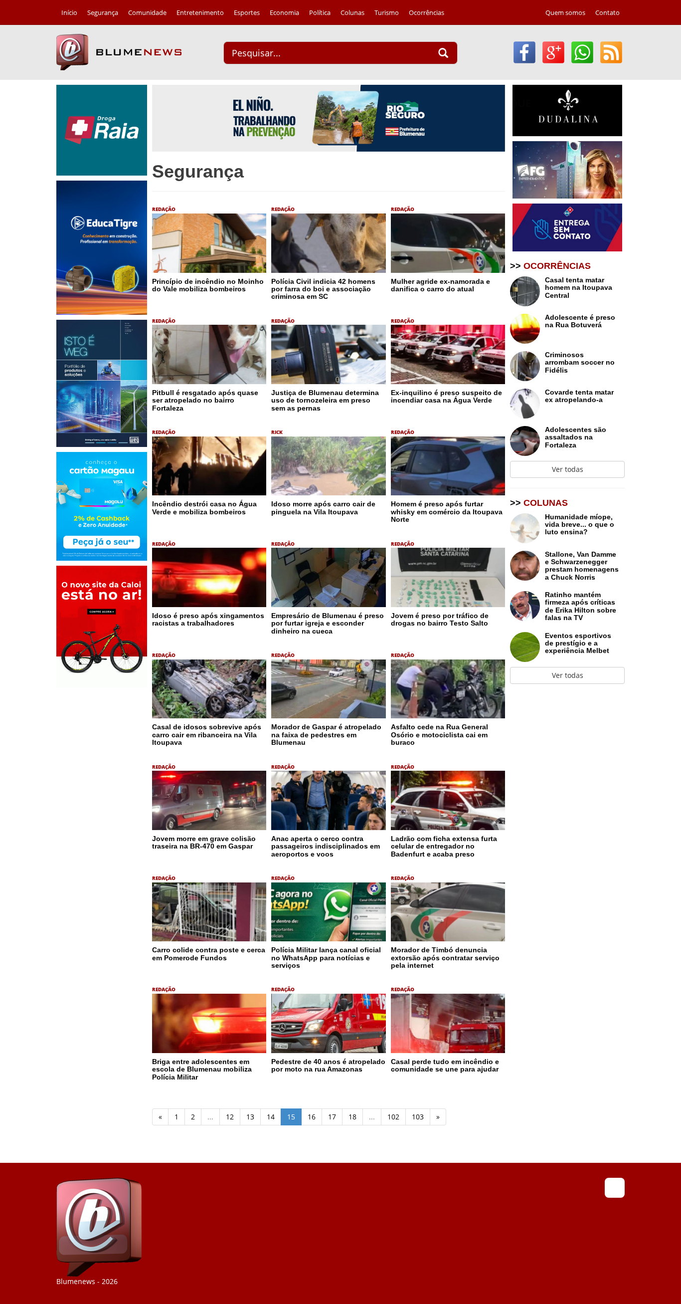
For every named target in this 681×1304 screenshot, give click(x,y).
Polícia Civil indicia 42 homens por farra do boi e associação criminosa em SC (323, 289)
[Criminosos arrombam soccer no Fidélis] (527, 366)
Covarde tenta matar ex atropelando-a (579, 396)
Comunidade (147, 12)
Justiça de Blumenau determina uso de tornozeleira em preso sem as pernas (325, 400)
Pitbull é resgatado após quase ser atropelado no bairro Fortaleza (205, 400)
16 (312, 1116)
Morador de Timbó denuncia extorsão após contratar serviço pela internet (445, 957)
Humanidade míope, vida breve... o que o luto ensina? (579, 524)
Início (69, 12)
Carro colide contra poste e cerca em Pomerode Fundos (208, 953)
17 (332, 1116)
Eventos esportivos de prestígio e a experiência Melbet (578, 643)
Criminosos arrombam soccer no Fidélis (580, 362)
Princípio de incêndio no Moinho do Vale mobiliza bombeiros (208, 285)
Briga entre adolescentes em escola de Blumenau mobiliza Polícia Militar (202, 1069)
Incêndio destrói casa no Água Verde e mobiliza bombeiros (204, 507)
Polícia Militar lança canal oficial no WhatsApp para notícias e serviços (326, 957)
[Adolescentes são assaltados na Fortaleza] (527, 441)
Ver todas (567, 469)
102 (393, 1116)
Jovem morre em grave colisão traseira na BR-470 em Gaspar (204, 842)
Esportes (247, 12)
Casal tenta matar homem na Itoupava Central (578, 287)
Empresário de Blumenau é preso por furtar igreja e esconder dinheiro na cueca (327, 623)
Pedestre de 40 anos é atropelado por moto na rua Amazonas (328, 1065)
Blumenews (118, 52)
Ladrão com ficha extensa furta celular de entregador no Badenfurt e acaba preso (444, 846)
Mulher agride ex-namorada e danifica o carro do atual (440, 285)
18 (352, 1116)
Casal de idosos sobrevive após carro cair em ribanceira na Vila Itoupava (206, 734)
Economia (284, 12)
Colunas (352, 12)
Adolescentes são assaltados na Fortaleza (575, 437)
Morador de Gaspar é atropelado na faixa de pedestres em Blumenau (326, 734)
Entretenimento (200, 12)
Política (320, 12)
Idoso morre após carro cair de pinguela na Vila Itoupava (323, 507)
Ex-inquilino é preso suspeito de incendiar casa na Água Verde (446, 396)
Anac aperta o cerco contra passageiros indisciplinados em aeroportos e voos (325, 846)
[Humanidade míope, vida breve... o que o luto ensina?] (527, 528)
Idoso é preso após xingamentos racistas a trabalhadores (208, 619)
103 (418, 1116)
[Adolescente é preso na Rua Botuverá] (527, 329)
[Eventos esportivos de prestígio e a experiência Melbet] (527, 647)
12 (230, 1116)
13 (250, 1116)
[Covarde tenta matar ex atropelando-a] (527, 404)
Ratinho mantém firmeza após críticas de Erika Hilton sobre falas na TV (580, 606)
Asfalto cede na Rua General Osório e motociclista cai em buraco (439, 734)
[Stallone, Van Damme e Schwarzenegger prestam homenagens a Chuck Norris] (527, 567)
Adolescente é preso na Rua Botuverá (580, 321)
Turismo (386, 12)
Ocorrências (426, 12)
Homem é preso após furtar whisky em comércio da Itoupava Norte (447, 511)
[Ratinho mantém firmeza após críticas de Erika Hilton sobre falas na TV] (527, 608)
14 (271, 1116)
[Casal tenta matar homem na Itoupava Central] (527, 291)
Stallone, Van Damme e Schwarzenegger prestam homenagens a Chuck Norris (582, 566)
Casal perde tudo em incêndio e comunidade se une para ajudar (445, 1065)
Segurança (102, 12)
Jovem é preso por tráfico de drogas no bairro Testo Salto (440, 619)
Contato (607, 12)
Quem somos (565, 12)
